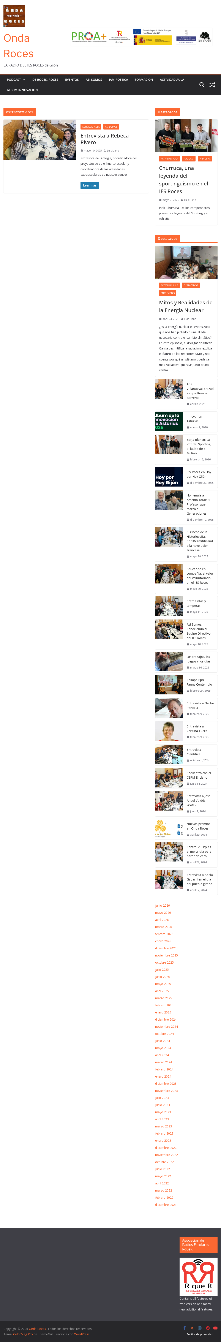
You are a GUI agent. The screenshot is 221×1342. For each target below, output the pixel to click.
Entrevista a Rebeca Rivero (105, 139)
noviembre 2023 (166, 1091)
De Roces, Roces (45, 79)
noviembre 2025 (166, 955)
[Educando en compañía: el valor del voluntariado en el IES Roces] (169, 579)
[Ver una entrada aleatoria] (212, 85)
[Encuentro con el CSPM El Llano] (169, 778)
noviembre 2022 (166, 1155)
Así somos (94, 79)
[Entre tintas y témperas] (169, 606)
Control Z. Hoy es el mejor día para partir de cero (199, 851)
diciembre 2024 (166, 1019)
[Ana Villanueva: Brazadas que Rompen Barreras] (169, 394)
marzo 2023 (163, 1126)
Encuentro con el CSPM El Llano (199, 775)
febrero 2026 (164, 934)
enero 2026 (163, 941)
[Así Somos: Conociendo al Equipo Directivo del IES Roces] (169, 634)
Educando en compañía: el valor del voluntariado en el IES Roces (200, 576)
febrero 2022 (164, 1197)
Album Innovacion (22, 90)
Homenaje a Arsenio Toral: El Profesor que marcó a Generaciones (198, 504)
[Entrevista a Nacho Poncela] (169, 708)
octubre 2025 (164, 962)
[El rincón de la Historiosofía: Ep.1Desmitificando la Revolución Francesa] (169, 544)
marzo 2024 (163, 1062)
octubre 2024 (164, 1034)
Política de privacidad (200, 1334)
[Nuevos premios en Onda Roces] (169, 829)
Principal (204, 158)
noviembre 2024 (166, 1026)
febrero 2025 (164, 1005)
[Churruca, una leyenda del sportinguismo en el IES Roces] (186, 135)
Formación (144, 79)
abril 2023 (162, 1119)
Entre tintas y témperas (196, 603)
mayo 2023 (163, 1112)
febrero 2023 (164, 1133)
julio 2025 (162, 969)
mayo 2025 (163, 984)
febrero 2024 (164, 1069)
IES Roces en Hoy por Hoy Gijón (199, 474)
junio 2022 (162, 1169)
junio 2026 (162, 905)
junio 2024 (162, 1041)
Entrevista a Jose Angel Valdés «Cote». (198, 800)
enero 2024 (163, 1076)
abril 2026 (162, 920)
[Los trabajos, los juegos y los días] (169, 662)
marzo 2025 (163, 998)
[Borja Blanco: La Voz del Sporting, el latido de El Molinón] (169, 450)
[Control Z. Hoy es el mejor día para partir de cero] (169, 854)
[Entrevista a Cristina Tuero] (169, 731)
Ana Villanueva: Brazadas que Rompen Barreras (200, 391)
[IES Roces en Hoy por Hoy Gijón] (169, 477)
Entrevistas (168, 293)
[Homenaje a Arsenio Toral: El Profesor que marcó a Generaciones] (169, 507)
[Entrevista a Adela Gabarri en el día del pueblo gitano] (169, 882)
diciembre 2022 (166, 1148)
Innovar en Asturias (194, 418)
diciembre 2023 (166, 1083)
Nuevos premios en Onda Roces (198, 826)
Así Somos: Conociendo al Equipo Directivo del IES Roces (198, 631)
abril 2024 (162, 1055)
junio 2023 (162, 1105)
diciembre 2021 (166, 1205)
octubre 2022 (164, 1162)
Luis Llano (113, 150)
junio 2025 (162, 977)
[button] (23, 80)
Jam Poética (118, 79)
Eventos (72, 79)
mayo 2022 (163, 1176)
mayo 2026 (163, 912)
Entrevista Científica (194, 752)
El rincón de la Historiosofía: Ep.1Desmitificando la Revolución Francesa (200, 541)
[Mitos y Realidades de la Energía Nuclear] (186, 262)
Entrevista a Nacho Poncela (200, 705)
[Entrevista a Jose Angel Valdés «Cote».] (169, 803)
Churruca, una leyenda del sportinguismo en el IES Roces (183, 179)
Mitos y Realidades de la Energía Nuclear (186, 306)
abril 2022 (162, 1183)
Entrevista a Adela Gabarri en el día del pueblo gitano (200, 879)
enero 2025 (163, 1012)
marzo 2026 (163, 927)
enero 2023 (163, 1140)
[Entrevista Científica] (169, 755)
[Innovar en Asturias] (169, 422)
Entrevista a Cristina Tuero (197, 728)
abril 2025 (162, 991)
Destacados (191, 285)
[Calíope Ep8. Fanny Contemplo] (169, 685)
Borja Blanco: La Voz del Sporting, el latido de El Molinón (199, 446)
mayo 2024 (163, 1048)
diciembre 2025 (166, 948)
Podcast (14, 79)
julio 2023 (162, 1098)
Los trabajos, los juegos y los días (198, 659)
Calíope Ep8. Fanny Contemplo (199, 682)
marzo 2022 (163, 1190)
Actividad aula (172, 79)
